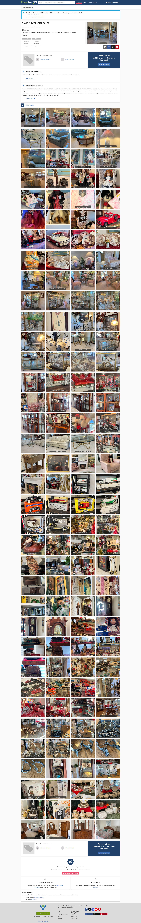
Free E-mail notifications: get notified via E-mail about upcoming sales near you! (70, 906)
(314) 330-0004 (69, 59)
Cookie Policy (74, 918)
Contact (60, 918)
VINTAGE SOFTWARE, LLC (46, 916)
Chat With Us (44, 913)
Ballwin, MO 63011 (39, 897)
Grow (63, 914)
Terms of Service (75, 911)
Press (72, 914)
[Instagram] (92, 909)
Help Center (74, 916)
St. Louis (33, 899)
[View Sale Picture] (33, 138)
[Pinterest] (99, 909)
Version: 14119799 (43, 921)
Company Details (45, 59)
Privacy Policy (74, 913)
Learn (59, 913)
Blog (59, 916)
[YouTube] (96, 909)
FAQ (59, 911)
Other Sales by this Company (35, 15)
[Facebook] (86, 909)
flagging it (95, 887)
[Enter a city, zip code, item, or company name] (73, 2)
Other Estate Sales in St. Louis (36, 17)
